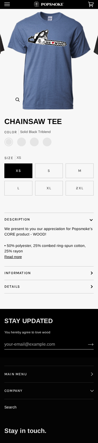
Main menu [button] (15, 374)
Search (10, 407)
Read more (13, 257)
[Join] (86, 344)
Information (17, 273)
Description (17, 219)
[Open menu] (12, 4)
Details (12, 286)
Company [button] (13, 391)
